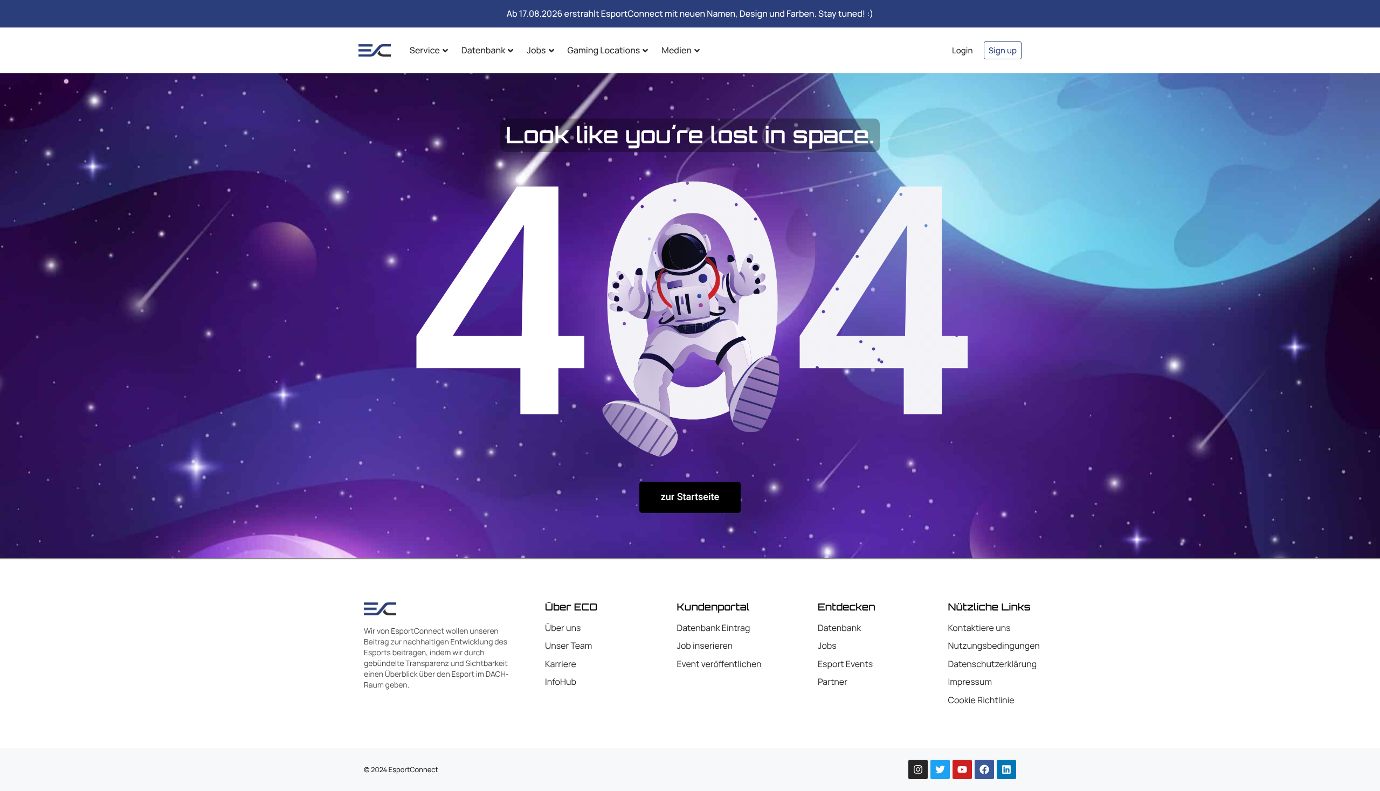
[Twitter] (940, 769)
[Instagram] (918, 769)
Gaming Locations (604, 50)
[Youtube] (962, 769)
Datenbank (483, 50)
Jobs (536, 50)
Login (962, 50)
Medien (676, 50)
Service (425, 50)
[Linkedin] (1006, 769)
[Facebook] (984, 769)
